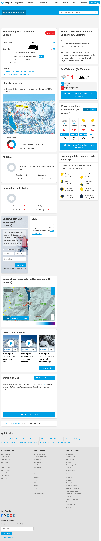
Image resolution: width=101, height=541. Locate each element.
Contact (68, 467)
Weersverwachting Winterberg (51, 439)
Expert (74, 3)
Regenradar (19, 3)
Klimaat (55, 3)
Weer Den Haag (6, 465)
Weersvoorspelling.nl (72, 491)
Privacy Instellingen (7, 537)
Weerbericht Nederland (40, 457)
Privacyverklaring (71, 502)
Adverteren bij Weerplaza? (74, 494)
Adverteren (69, 462)
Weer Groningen (6, 467)
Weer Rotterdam (6, 473)
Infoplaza (36, 478)
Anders (17, 249)
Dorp (86, 109)
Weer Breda (4, 462)
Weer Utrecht (5, 478)
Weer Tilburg (5, 475)
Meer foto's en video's (29, 414)
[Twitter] (5, 515)
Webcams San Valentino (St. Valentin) (16, 74)
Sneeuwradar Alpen (47, 443)
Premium (84, 3)
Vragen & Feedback (72, 499)
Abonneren (69, 507)
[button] (29, 304)
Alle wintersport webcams (28, 443)
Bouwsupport (70, 454)
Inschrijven (6, 533)
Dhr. (5, 249)
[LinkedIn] (8, 515)
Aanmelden (20, 265)
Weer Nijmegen (5, 470)
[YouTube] (11, 515)
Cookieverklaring (71, 504)
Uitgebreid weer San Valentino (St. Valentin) (79, 95)
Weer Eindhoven (6, 459)
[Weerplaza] (7, 3)
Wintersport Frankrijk (8, 443)
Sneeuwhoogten (38, 462)
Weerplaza (69, 480)
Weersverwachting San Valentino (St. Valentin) (19, 71)
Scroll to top (97, 537)
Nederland (32, 3)
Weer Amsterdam (6, 454)
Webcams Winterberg (64, 443)
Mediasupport (70, 459)
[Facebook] (2, 515)
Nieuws (65, 3)
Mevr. (11, 249)
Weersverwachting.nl (72, 488)
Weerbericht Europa (40, 454)
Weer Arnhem (5, 457)
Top (93, 109)
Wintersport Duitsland (30, 439)
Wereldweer (44, 3)
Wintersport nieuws (14, 332)
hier (44, 384)
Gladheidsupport (71, 470)
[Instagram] (14, 515)
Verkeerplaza (70, 483)
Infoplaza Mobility (71, 486)
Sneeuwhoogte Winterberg (10, 439)
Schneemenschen (39, 494)
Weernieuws (37, 467)
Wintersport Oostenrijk (73, 439)
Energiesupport (70, 457)
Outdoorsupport (71, 465)
